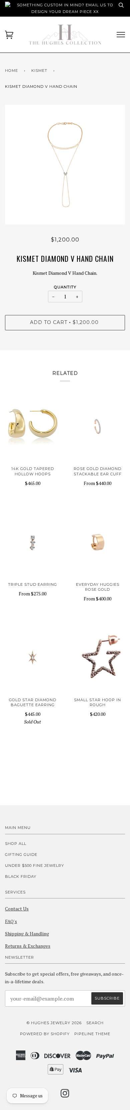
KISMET (39, 70)
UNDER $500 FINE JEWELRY (34, 865)
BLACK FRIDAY (20, 876)
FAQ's (11, 921)
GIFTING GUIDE (21, 854)
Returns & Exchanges (27, 946)
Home (11, 70)
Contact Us (17, 908)
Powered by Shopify (45, 1033)
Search (95, 1023)
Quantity (65, 287)
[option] (65, 165)
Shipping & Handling (27, 933)
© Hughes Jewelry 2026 (54, 1023)
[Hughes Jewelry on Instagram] (65, 1095)
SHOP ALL (15, 843)
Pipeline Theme (92, 1033)
